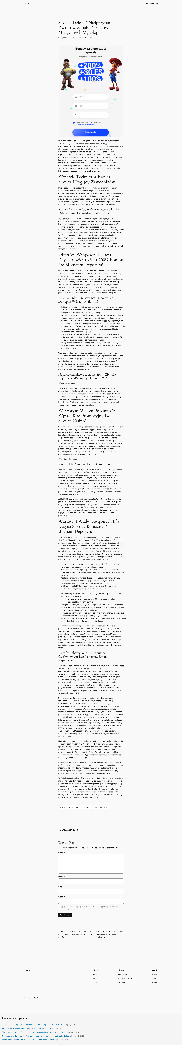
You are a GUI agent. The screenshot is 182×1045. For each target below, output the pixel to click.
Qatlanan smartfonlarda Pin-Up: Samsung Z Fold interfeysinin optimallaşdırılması (36, 1036)
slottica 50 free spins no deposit (80, 807)
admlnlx (74, 38)
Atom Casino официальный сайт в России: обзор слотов (26, 1028)
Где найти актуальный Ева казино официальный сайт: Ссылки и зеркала (34, 1032)
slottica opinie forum (101, 807)
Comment (63, 852)
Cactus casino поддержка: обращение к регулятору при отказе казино (33, 1024)
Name (61, 877)
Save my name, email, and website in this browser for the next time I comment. (90, 908)
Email (61, 887)
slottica (62, 807)
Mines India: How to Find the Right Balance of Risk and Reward (29, 1040)
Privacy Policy (152, 4)
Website (61, 897)
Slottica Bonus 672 (85, 38)
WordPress (37, 998)
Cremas (27, 3)
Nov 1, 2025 (62, 38)
